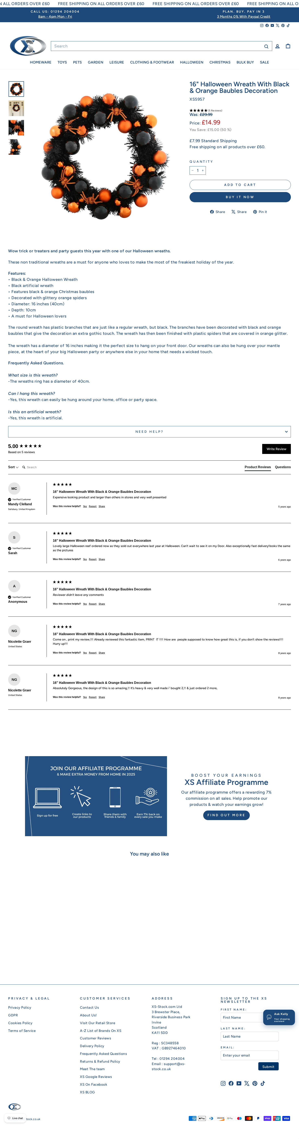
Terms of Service (22, 1031)
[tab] (258, 468)
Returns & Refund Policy (100, 1061)
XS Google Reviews (96, 1077)
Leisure (116, 62)
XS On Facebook (93, 1084)
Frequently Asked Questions (103, 1054)
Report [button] (93, 506)
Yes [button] (85, 506)
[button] (240, 110)
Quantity (201, 162)
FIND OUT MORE (226, 815)
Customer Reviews (95, 1038)
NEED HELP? (149, 432)
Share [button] (102, 506)
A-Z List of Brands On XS (100, 1031)
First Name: (234, 1009)
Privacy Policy (19, 1007)
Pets (77, 62)
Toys (62, 62)
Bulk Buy (245, 62)
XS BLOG (87, 1092)
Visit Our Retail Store (97, 1023)
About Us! (88, 1015)
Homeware (40, 62)
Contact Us (89, 1007)
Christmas (220, 62)
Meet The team (92, 1069)
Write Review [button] (276, 449)
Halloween (191, 62)
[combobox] (161, 46)
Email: (228, 1047)
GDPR (13, 1015)
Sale (264, 62)
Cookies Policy (20, 1023)
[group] (29, 446)
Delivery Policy (92, 1046)
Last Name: (233, 1028)
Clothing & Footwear (152, 62)
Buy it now (240, 197)
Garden (95, 62)
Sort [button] (11, 467)
